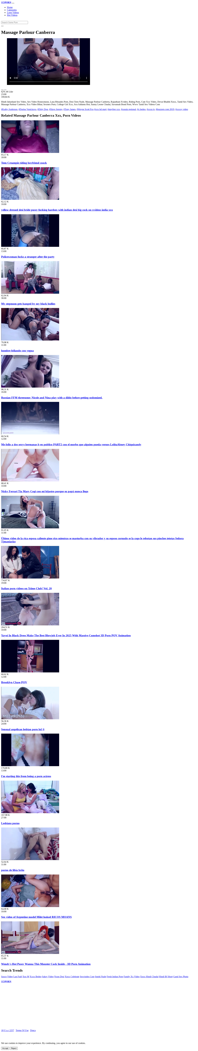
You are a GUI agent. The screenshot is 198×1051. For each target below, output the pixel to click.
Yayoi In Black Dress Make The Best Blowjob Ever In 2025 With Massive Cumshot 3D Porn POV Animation (66, 635)
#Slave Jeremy (55, 109)
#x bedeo (141, 109)
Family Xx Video (132, 976)
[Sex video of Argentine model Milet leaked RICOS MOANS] (30, 906)
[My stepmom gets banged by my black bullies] (30, 293)
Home (10, 7)
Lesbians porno (10, 823)
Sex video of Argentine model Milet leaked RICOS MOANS (36, 916)
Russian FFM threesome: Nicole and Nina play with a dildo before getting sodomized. (51, 397)
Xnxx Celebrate (72, 976)
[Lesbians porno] (30, 812)
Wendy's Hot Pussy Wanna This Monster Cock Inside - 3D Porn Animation (46, 964)
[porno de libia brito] (30, 859)
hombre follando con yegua (17, 350)
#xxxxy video (181, 109)
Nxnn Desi (59, 976)
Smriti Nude (100, 976)
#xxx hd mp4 (100, 109)
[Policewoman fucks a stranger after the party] (30, 246)
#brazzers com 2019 (165, 109)
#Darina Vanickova (27, 109)
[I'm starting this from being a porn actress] (30, 765)
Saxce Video (7, 976)
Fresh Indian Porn (115, 976)
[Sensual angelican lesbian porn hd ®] (30, 718)
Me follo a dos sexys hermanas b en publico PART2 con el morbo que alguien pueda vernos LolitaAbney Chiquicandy (71, 444)
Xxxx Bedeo (35, 976)
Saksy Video (48, 976)
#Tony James (69, 109)
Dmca (33, 1030)
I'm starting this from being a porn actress (26, 776)
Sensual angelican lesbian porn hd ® (22, 729)
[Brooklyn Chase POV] (30, 671)
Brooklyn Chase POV (14, 682)
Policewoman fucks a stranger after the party (28, 256)
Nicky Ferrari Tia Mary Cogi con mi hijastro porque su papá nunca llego (44, 491)
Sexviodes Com (87, 976)
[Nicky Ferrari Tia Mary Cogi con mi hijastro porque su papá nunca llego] (30, 480)
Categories (12, 10)
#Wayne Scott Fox (85, 109)
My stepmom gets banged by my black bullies (28, 303)
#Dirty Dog (42, 109)
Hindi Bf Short (166, 976)
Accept (5, 1048)
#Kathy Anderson (9, 109)
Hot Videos (12, 15)
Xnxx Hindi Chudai (149, 976)
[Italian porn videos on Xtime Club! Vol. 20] (30, 577)
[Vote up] (2, 89)
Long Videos (13, 12)
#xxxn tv (151, 109)
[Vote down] (5, 89)
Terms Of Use (22, 1030)
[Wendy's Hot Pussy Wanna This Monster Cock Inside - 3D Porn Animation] (30, 953)
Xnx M (25, 976)
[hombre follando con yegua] (30, 340)
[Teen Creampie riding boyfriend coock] (30, 152)
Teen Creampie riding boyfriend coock (24, 162)
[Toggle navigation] (13, 3)
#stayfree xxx (114, 109)
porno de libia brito (12, 870)
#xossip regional (128, 109)
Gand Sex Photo (180, 976)
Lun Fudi (17, 976)
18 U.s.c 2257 (7, 1030)
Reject (14, 1048)
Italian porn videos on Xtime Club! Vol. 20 (26, 588)
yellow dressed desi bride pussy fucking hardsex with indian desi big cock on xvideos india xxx (57, 209)
